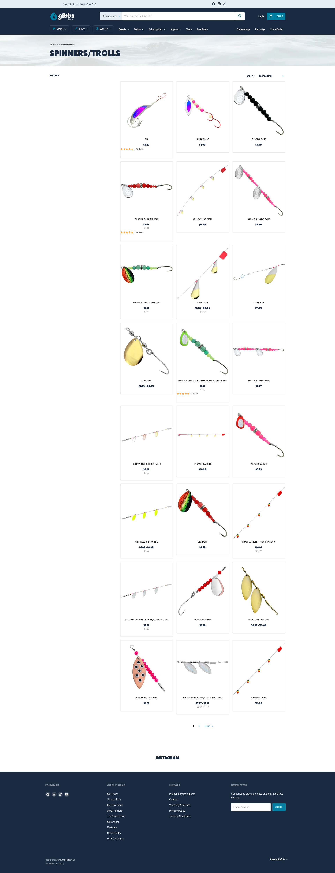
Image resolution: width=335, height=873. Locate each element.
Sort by (251, 76)
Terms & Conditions (180, 816)
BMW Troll (202, 302)
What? (60, 29)
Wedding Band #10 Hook (147, 219)
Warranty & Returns (180, 805)
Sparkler (203, 542)
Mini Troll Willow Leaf (147, 542)
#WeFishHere (114, 810)
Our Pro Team (114, 805)
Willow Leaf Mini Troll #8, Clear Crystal (146, 620)
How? (82, 29)
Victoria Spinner (203, 620)
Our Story (112, 794)
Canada (277, 859)
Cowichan (259, 302)
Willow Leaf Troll (203, 219)
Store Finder (276, 29)
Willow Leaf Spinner (147, 698)
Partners (112, 827)
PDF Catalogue (115, 838)
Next (208, 726)
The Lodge (260, 29)
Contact (173, 799)
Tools (189, 29)
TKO (146, 139)
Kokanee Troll (258, 698)
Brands (122, 29)
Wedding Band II (259, 464)
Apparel (174, 29)
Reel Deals (202, 29)
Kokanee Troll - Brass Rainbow (259, 542)
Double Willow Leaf (258, 620)
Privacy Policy (177, 810)
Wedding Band (259, 139)
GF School (113, 821)
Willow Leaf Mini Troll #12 (147, 464)
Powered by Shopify (54, 863)
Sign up (278, 807)
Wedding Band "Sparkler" (146, 302)
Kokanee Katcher (203, 464)
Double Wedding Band (259, 219)
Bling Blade (203, 139)
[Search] (240, 16)
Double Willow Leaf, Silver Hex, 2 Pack (203, 698)
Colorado (147, 380)
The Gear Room (116, 816)
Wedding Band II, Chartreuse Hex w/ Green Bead (203, 380)
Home (53, 44)
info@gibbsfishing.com (182, 794)
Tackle (137, 29)
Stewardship (243, 29)
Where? (104, 29)
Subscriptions (156, 29)
